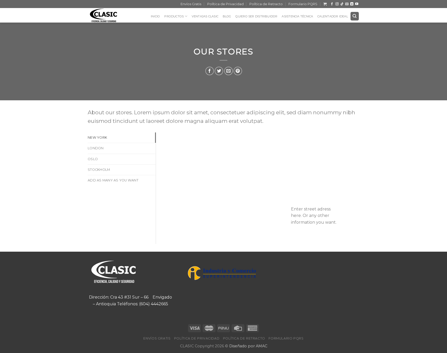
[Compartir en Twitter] (219, 71)
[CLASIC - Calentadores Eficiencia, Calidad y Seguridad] (107, 15)
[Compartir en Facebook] (209, 71)
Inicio (155, 16)
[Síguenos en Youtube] (356, 4)
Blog (227, 16)
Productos (174, 16)
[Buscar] (355, 16)
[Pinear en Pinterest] (237, 71)
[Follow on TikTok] (342, 4)
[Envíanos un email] (346, 4)
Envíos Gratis (191, 4)
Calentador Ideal (332, 16)
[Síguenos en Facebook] (331, 4)
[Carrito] (325, 4)
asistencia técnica (297, 16)
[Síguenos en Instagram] (337, 4)
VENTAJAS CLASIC (205, 16)
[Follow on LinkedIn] (351, 4)
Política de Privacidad (225, 4)
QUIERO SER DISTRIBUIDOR (256, 16)
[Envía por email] (228, 71)
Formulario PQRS (302, 4)
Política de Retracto (266, 4)
